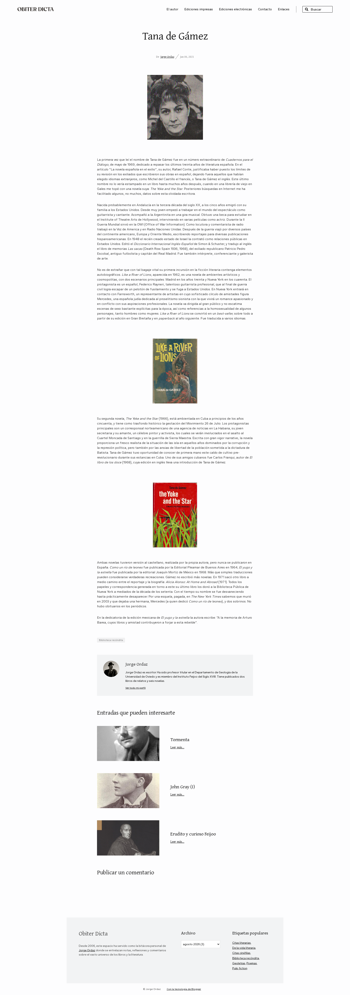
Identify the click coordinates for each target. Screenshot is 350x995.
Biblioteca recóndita (111, 640)
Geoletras (238, 963)
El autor (172, 9)
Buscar (307, 9)
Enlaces (283, 9)
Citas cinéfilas (241, 953)
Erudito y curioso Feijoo (193, 837)
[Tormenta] (128, 743)
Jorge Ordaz (167, 57)
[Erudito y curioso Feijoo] (128, 837)
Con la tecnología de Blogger (184, 989)
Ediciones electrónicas (235, 9)
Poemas (251, 963)
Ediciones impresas (198, 9)
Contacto (265, 9)
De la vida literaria (243, 948)
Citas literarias (241, 943)
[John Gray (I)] (128, 790)
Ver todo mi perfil (135, 687)
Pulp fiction (239, 968)
